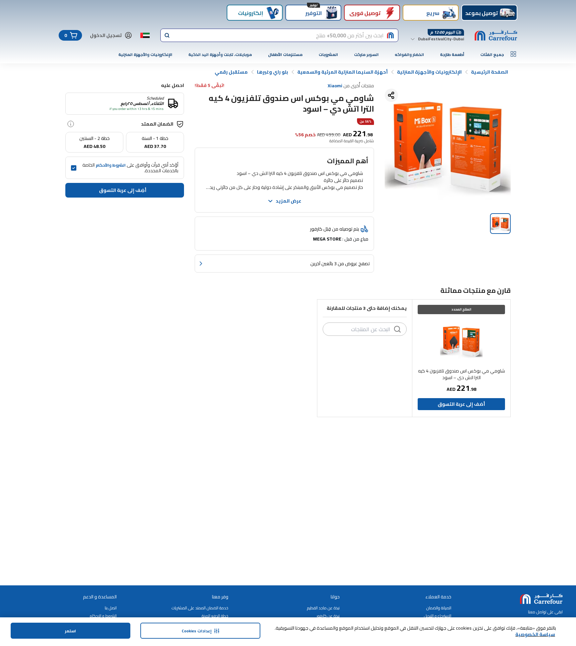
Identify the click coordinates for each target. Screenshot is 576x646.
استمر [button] (70, 631)
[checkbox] (73, 168)
